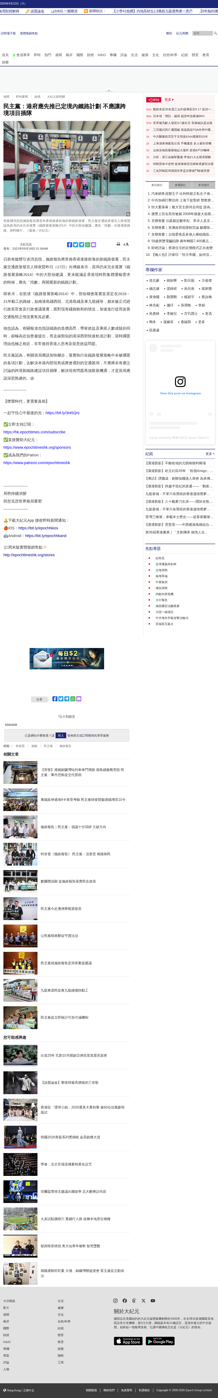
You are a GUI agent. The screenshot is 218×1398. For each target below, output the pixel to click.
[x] (143, 1300)
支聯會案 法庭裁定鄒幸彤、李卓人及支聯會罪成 (182, 221)
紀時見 (160, 558)
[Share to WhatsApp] (87, 244)
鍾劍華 (172, 280)
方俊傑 (207, 280)
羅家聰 (207, 288)
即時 (37, 55)
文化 (155, 55)
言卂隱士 (191, 313)
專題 (6, 1355)
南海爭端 (162, 576)
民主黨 (48, 746)
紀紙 (184, 55)
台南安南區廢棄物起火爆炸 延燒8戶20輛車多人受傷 (183, 150)
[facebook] (125, 1300)
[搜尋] (215, 33)
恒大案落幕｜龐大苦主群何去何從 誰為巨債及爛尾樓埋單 (182, 207)
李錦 (201, 305)
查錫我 (186, 322)
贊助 (169, 33)
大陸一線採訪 (165, 612)
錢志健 (154, 288)
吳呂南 (189, 288)
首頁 (5, 55)
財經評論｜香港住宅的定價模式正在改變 (182, 248)
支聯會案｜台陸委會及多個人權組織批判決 (182, 235)
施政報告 (65, 746)
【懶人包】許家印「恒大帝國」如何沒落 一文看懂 (182, 255)
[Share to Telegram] (81, 244)
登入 (61, 735)
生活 (134, 55)
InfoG (102, 55)
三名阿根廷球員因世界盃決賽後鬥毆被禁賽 (181, 170)
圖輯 (61, 1355)
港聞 (58, 55)
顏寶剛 (172, 297)
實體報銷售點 (29, 33)
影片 (6, 1307)
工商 (61, 1362)
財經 (90, 55)
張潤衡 (186, 305)
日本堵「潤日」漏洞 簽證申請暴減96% (179, 116)
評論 (123, 55)
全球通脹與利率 (166, 564)
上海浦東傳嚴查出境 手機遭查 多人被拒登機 (182, 143)
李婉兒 (172, 313)
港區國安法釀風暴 (167, 606)
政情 (37, 96)
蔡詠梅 (207, 297)
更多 (201, 322)
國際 (79, 55)
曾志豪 (154, 280)
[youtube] (153, 1300)
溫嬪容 (168, 322)
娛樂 (5, 62)
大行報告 (162, 600)
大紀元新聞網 (56, 96)
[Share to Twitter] (75, 244)
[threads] (134, 1300)
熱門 (47, 55)
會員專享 (23, 55)
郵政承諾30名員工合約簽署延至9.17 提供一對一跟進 (183, 109)
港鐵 (34, 746)
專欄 (113, 55)
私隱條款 (144, 1390)
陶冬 (152, 322)
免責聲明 (126, 1390)
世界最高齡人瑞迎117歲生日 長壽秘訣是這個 (182, 123)
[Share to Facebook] (69, 244)
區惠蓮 (154, 330)
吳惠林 (154, 313)
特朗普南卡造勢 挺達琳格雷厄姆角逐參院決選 (183, 164)
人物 (6, 1369)
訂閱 (85, 735)
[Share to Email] (93, 244)
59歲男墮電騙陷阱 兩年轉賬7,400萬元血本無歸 (181, 241)
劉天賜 (189, 280)
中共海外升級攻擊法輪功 (172, 618)
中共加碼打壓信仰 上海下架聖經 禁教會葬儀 (182, 200)
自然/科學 (170, 55)
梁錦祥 (172, 288)
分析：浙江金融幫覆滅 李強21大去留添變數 (182, 157)
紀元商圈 (182, 33)
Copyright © (164, 1390)
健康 (145, 55)
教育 (205, 55)
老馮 (208, 313)
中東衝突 (162, 582)
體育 (195, 55)
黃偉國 (154, 297)
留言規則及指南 (11, 724)
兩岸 (69, 55)
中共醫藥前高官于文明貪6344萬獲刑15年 (180, 136)
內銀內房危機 (165, 594)
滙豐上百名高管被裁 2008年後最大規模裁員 (182, 214)
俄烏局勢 (162, 588)
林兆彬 (154, 305)
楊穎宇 (189, 297)
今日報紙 (9, 1301)
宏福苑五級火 (165, 624)
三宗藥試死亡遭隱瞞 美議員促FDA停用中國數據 (183, 130)
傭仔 (170, 305)
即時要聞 (22, 96)
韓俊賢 (20, 746)
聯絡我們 (109, 1390)
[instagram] (115, 1300)
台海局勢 (162, 570)
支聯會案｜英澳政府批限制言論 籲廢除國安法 (182, 228)
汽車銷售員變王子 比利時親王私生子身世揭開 (182, 194)
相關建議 (91, 1390)
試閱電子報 (8, 33)
